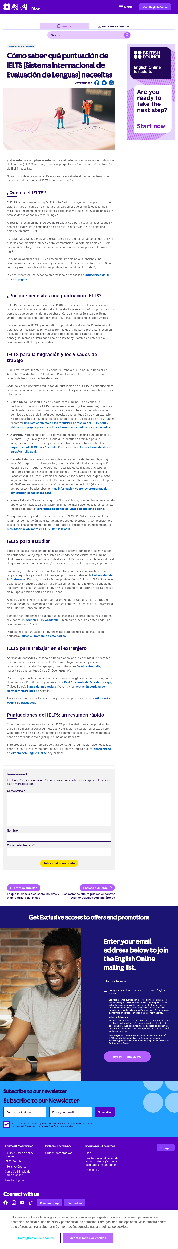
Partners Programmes (58, 1146)
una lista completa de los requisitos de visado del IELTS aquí (65, 422)
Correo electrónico (21, 845)
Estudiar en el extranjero (21, 46)
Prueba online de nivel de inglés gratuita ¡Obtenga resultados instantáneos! (102, 1161)
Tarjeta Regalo (14, 1180)
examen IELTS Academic (41, 619)
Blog (88, 1153)
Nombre (13, 830)
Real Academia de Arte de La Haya (87, 682)
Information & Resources (100, 1146)
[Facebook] (97, 83)
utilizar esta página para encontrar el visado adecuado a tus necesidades (60, 427)
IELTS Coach (13, 1161)
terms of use (47, 1126)
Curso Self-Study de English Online (17, 1173)
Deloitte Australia (88, 666)
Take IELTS (92, 1170)
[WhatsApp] (111, 83)
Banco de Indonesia (40, 686)
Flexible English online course (19, 1154)
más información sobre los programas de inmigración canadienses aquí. (58, 490)
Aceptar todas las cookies (88, 1238)
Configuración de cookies (36, 1238)
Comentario (16, 791)
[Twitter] (104, 83)
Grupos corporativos (58, 1153)
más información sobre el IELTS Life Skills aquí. (39, 529)
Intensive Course (15, 1166)
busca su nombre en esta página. (43, 635)
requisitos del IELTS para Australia (33, 447)
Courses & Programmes (19, 1146)
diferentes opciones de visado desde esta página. (71, 508)
